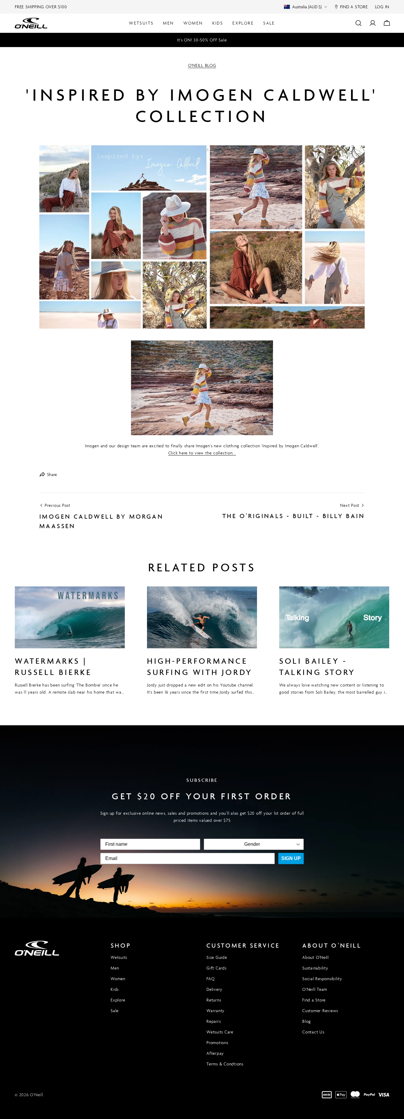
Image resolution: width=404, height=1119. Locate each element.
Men (115, 968)
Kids (115, 989)
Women (118, 978)
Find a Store (314, 1000)
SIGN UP (291, 858)
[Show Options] (298, 844)
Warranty (215, 1010)
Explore (118, 1000)
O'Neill (36, 1094)
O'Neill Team (314, 989)
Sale (115, 1010)
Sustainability (315, 968)
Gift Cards (216, 968)
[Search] (358, 23)
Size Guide (216, 957)
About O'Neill (315, 957)
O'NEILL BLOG (202, 65)
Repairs (213, 1021)
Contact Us (313, 1032)
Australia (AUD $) (306, 6)
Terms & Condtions (224, 1064)
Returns (213, 1000)
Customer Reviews (320, 1010)
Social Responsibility (322, 978)
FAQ (210, 978)
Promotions (217, 1042)
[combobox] (252, 844)
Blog (306, 1021)
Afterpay (215, 1053)
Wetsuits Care (219, 1032)
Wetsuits (119, 957)
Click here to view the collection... (202, 453)
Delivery (214, 989)
